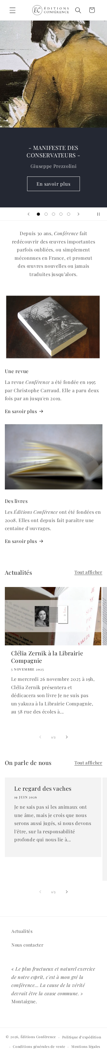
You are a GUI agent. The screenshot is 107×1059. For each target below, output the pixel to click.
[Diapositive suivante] (78, 214)
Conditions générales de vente (39, 1046)
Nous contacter (27, 945)
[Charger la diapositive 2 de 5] (46, 214)
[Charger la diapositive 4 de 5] (61, 214)
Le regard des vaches (43, 788)
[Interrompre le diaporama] (100, 214)
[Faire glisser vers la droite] (66, 737)
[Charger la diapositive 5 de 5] (68, 214)
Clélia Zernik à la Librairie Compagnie (47, 656)
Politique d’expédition (81, 1037)
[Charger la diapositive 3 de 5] (53, 214)
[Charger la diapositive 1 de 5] (38, 214)
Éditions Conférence (38, 1037)
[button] (12, 10)
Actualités (22, 931)
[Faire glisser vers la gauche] (40, 737)
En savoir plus (53, 184)
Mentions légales (85, 1046)
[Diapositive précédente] (28, 214)
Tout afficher (88, 572)
